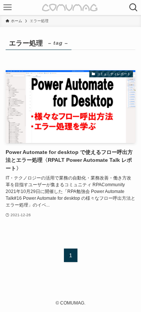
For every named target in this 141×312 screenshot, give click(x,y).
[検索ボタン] (133, 7)
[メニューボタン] (7, 7)
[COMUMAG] (70, 7)
